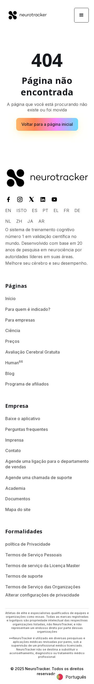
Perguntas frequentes (26, 429)
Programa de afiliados (27, 384)
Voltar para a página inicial (47, 124)
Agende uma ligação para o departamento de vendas (47, 464)
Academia (15, 488)
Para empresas (20, 320)
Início (10, 298)
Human (14, 362)
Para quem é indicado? (27, 309)
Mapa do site (18, 509)
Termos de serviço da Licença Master (42, 565)
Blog (9, 373)
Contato (13, 450)
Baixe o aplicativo (22, 418)
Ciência (12, 330)
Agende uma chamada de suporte (38, 477)
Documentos (17, 498)
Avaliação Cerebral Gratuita (32, 352)
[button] (81, 15)
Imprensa (14, 440)
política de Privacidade (27, 544)
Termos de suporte (24, 576)
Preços (12, 341)
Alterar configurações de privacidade (42, 595)
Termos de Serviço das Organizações (42, 586)
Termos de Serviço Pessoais (33, 554)
